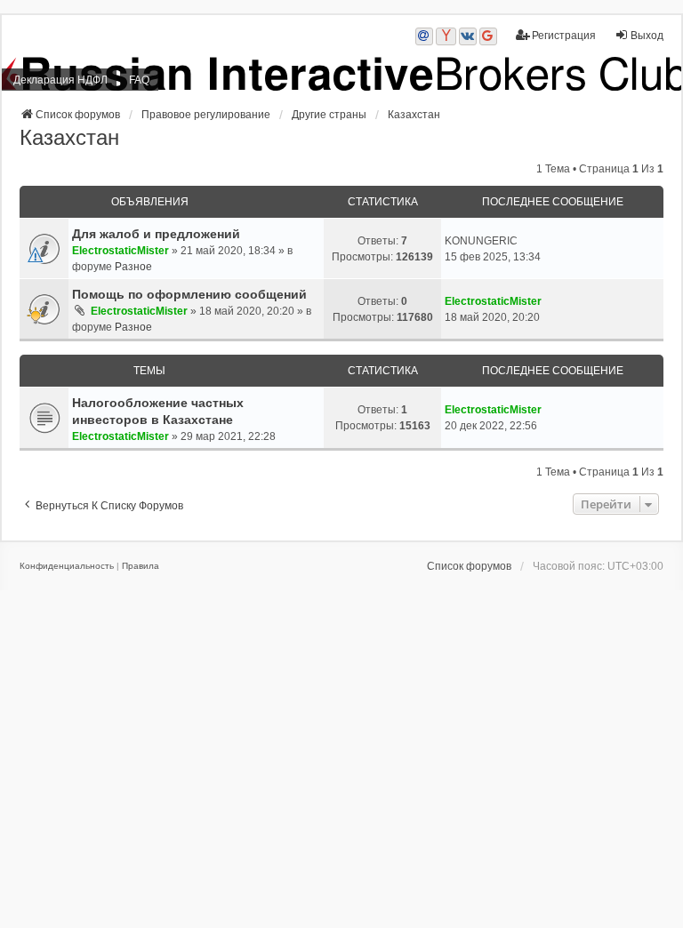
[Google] (488, 36)
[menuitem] (67, 566)
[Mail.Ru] (424, 36)
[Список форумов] (341, 74)
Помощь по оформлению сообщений (189, 294)
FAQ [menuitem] (139, 80)
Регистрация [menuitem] (564, 35)
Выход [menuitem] (647, 35)
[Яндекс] (446, 36)
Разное (133, 266)
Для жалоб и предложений (156, 234)
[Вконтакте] (468, 36)
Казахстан (69, 137)
